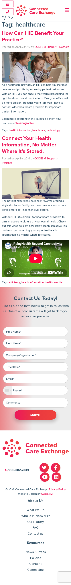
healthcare (38, 130)
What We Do (35, 510)
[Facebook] (55, 467)
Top (68, 582)
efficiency (14, 282)
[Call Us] (7, 11)
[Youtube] (45, 477)
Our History (35, 522)
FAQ (35, 527)
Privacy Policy (57, 489)
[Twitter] (44, 467)
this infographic (24, 123)
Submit (35, 415)
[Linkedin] (56, 477)
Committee (35, 569)
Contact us (35, 533)
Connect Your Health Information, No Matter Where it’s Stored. (29, 145)
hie (60, 282)
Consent (35, 564)
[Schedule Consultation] (7, 4)
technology (53, 130)
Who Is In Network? (35, 516)
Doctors (64, 47)
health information (20, 130)
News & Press (35, 552)
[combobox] (7, 390)
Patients (7, 162)
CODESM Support (45, 47)
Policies (35, 558)
